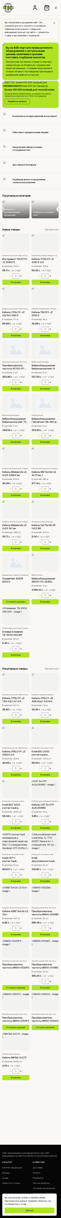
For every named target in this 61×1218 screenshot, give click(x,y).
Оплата (36, 1173)
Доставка (38, 1168)
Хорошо (29, 1210)
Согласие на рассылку (44, 1188)
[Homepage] (8, 8)
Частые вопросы (41, 1183)
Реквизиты (38, 1178)
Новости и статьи (11, 1183)
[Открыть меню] (56, 8)
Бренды (6, 1173)
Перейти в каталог (17, 101)
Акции (5, 1178)
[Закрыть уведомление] (54, 23)
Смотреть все (52, 229)
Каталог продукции (12, 1168)
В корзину (16, 282)
